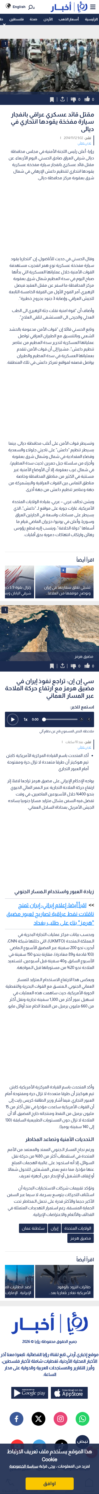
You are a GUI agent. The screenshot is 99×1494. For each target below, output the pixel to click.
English (19, 7)
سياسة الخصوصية (23, 1466)
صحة (33, 19)
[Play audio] (12, 719)
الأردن (48, 19)
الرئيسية (91, 19)
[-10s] (81, 719)
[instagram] (60, 1419)
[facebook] (16, 1419)
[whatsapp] (82, 1419)
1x (26, 719)
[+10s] (89, 719)
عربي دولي (84, 143)
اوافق (49, 1483)
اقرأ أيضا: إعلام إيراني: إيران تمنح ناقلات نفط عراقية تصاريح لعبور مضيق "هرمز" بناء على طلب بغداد (50, 914)
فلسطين (16, 19)
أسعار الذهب (69, 19)
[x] (38, 1419)
